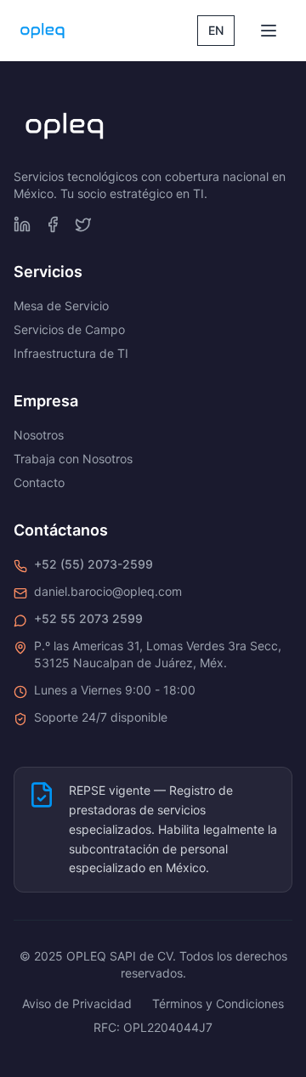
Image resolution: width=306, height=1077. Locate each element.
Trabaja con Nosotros (73, 458)
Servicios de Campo (69, 329)
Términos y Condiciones (218, 1003)
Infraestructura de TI (71, 353)
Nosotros (39, 435)
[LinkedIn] (22, 224)
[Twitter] (83, 224)
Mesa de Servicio (61, 305)
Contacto (39, 482)
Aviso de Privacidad (77, 1003)
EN (216, 30)
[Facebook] (52, 224)
